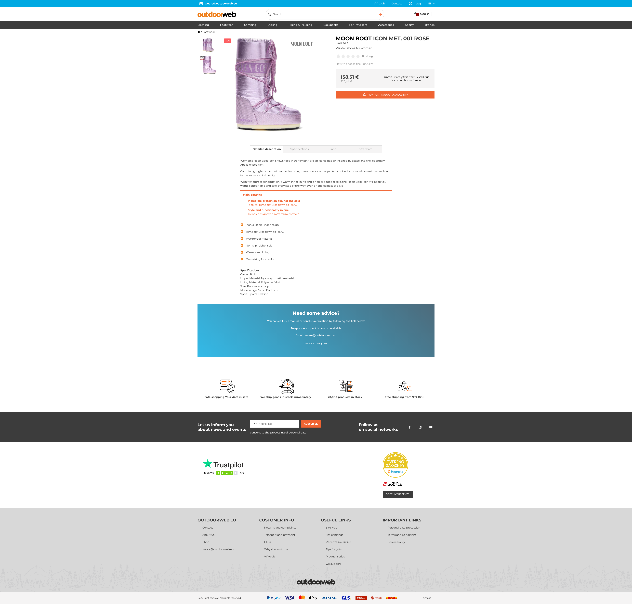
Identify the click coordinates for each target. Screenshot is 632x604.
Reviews (208, 472)
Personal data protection (404, 527)
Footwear (226, 24)
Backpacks (330, 24)
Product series (335, 556)
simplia (427, 598)
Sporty (409, 24)
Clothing (203, 24)
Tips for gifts (334, 549)
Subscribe (311, 423)
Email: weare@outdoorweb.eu (316, 335)
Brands (429, 24)
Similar (417, 80)
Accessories (386, 24)
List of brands (334, 534)
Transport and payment (279, 534)
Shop (205, 542)
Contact (397, 3)
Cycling (272, 24)
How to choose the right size (354, 63)
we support (333, 563)
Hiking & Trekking (300, 24)
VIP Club (379, 3)
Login (419, 3)
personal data (297, 432)
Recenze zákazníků (338, 542)
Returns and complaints (280, 527)
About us (208, 534)
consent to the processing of (278, 432)
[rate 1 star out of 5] (338, 56)
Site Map (331, 527)
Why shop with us (276, 549)
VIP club (269, 556)
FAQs (267, 542)
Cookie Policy (396, 542)
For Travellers (358, 24)
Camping (250, 24)
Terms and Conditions (402, 534)
